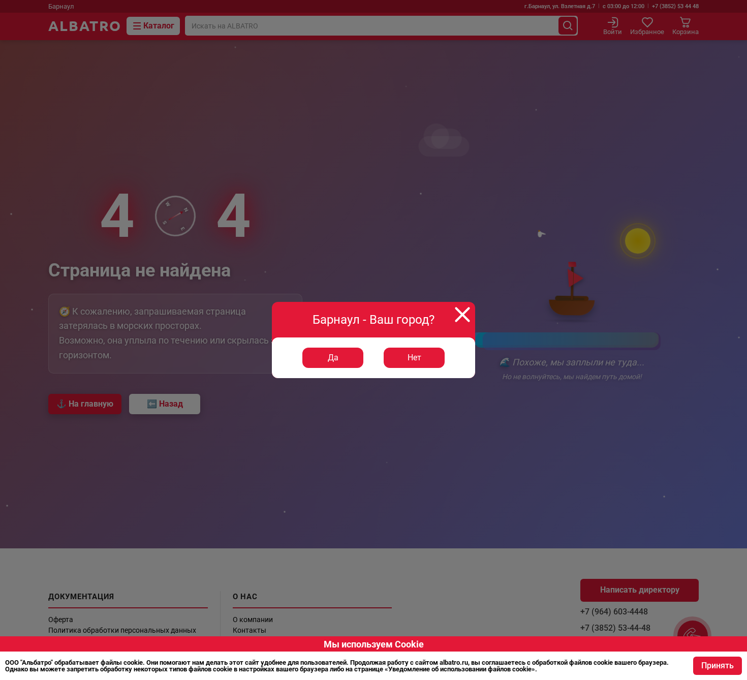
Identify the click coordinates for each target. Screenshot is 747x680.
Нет (414, 357)
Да (333, 357)
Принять (717, 665)
